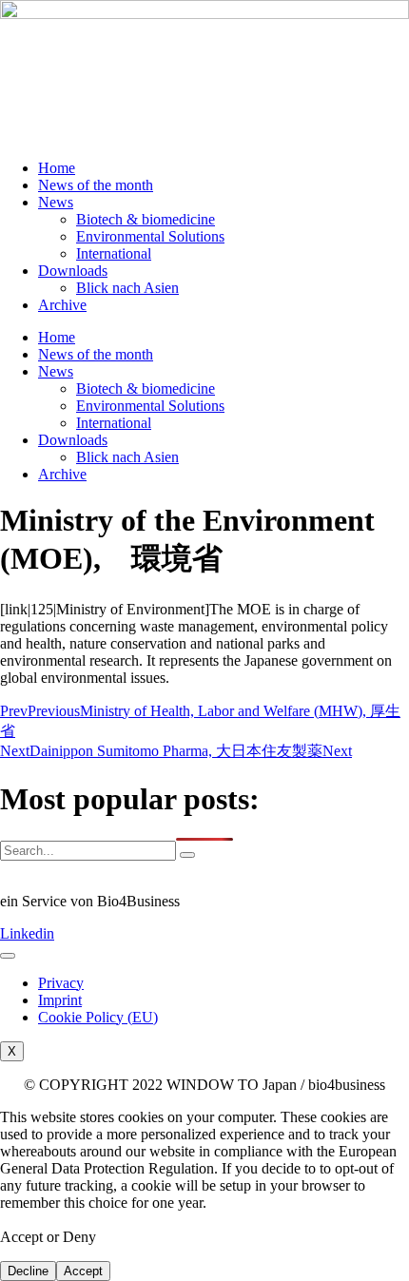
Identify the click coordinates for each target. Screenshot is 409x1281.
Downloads (72, 270)
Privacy (61, 983)
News (55, 202)
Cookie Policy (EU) (98, 1017)
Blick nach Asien (127, 288)
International (113, 253)
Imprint (60, 1000)
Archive (62, 305)
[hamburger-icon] (7, 956)
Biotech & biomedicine (145, 219)
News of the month (95, 185)
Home (56, 168)
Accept (83, 1271)
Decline (28, 1271)
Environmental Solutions (150, 236)
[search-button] (187, 855)
